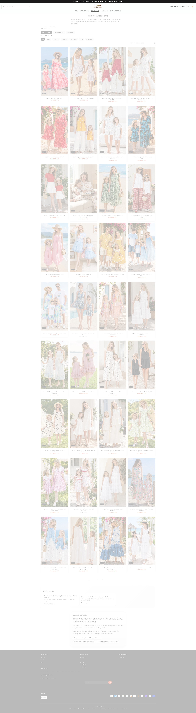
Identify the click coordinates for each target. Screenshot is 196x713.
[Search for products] (30, 7)
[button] (192, 6)
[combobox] (17, 7)
